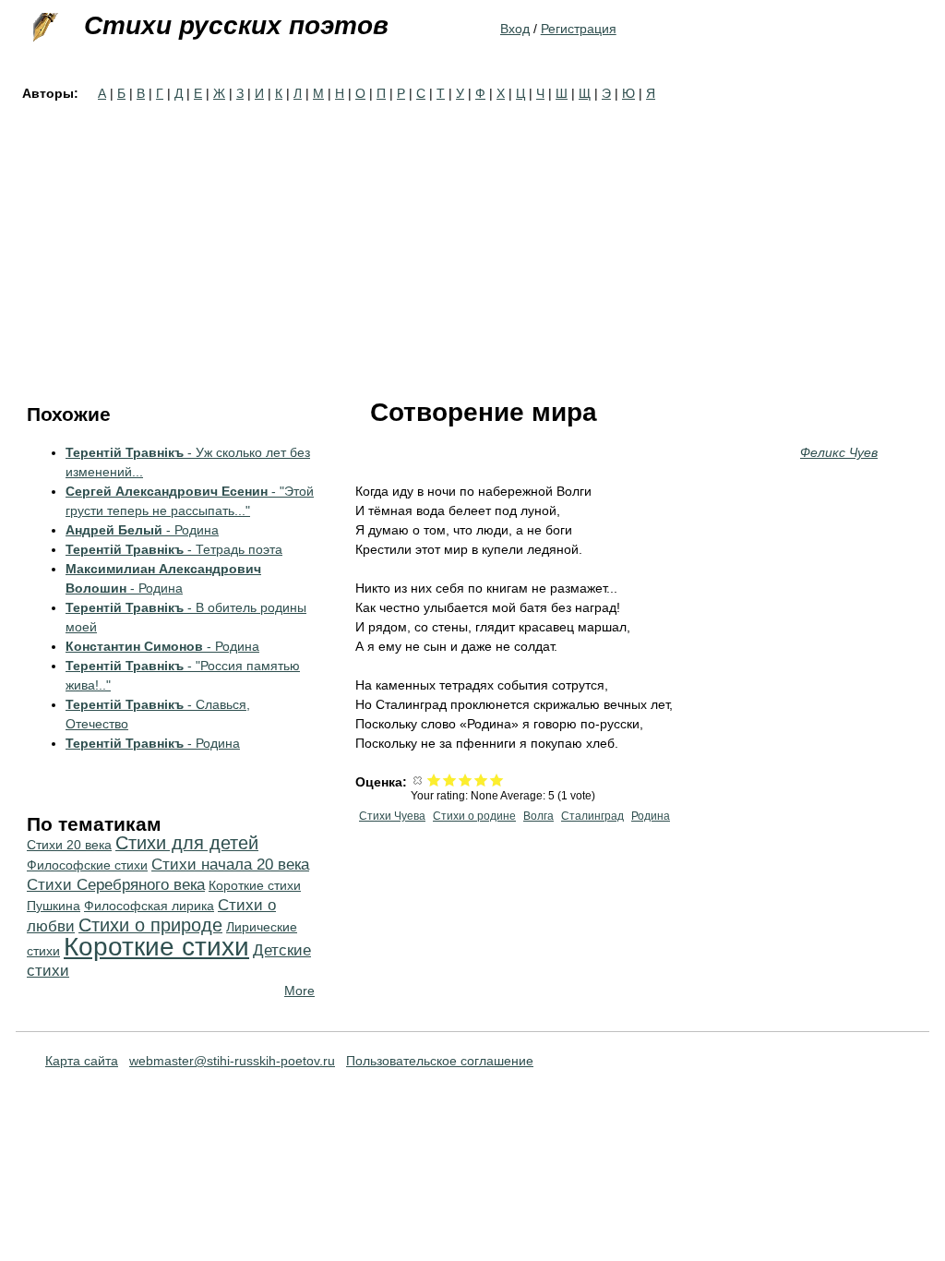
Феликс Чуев (839, 452)
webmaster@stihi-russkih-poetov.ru (232, 1060)
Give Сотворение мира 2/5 (450, 780)
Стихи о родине (474, 816)
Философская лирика (149, 905)
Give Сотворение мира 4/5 (481, 780)
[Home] (43, 27)
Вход (515, 28)
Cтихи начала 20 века (230, 864)
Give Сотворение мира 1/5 (434, 780)
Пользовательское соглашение (439, 1060)
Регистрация (578, 28)
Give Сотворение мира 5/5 (497, 780)
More (299, 990)
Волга (538, 816)
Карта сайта (81, 1060)
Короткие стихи (156, 946)
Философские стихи (87, 865)
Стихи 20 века (69, 844)
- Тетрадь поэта (174, 549)
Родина (650, 816)
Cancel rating (418, 780)
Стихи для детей (186, 843)
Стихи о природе (150, 925)
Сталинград (592, 816)
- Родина (142, 529)
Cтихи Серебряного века (116, 885)
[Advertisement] (472, 242)
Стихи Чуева (392, 816)
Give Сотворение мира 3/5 (465, 780)
